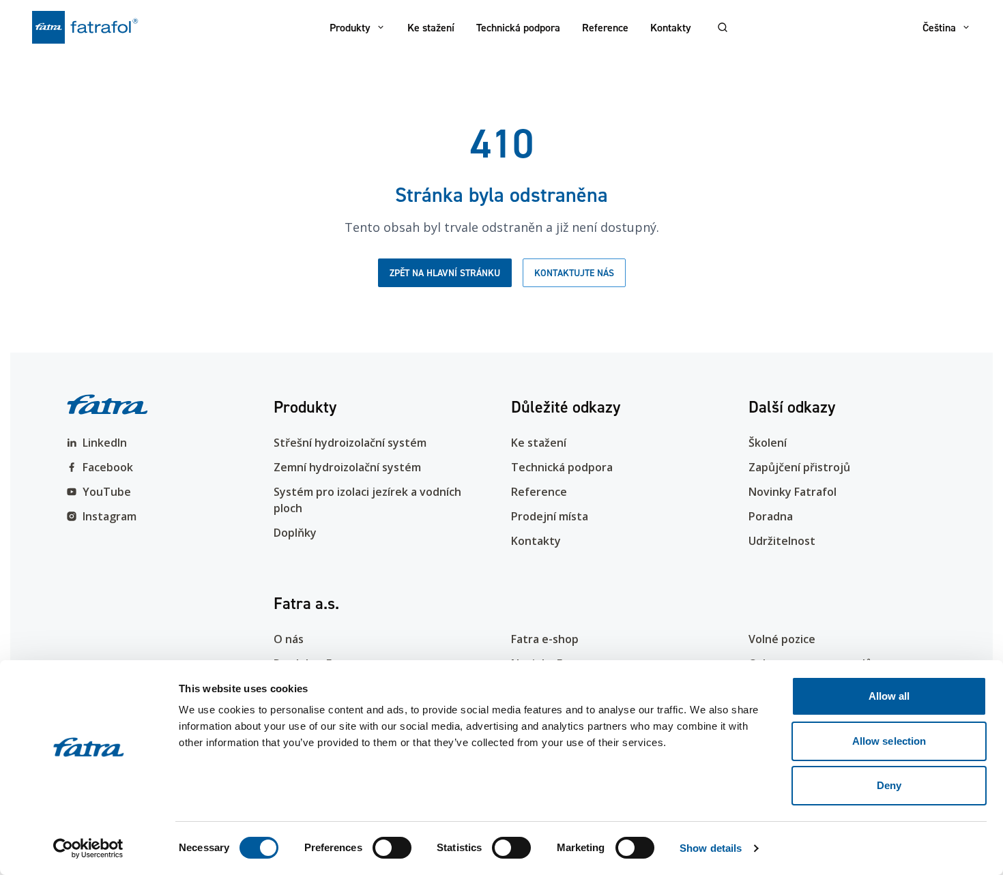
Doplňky (295, 532)
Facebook (108, 467)
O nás (289, 639)
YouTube (107, 491)
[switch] (392, 848)
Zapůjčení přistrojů (799, 467)
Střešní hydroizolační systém (350, 442)
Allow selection (889, 741)
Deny (889, 785)
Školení (767, 442)
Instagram (109, 516)
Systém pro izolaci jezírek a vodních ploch (367, 500)
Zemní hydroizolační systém (347, 467)
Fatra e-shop (545, 639)
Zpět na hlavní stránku (445, 273)
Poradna (770, 516)
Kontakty (670, 27)
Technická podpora (518, 27)
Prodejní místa (549, 516)
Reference (605, 27)
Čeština (939, 27)
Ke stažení (430, 27)
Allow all (889, 696)
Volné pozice (781, 639)
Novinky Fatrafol (792, 491)
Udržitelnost (781, 540)
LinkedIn (105, 442)
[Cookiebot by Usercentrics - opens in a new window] (88, 848)
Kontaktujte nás (574, 273)
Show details (711, 848)
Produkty (350, 27)
